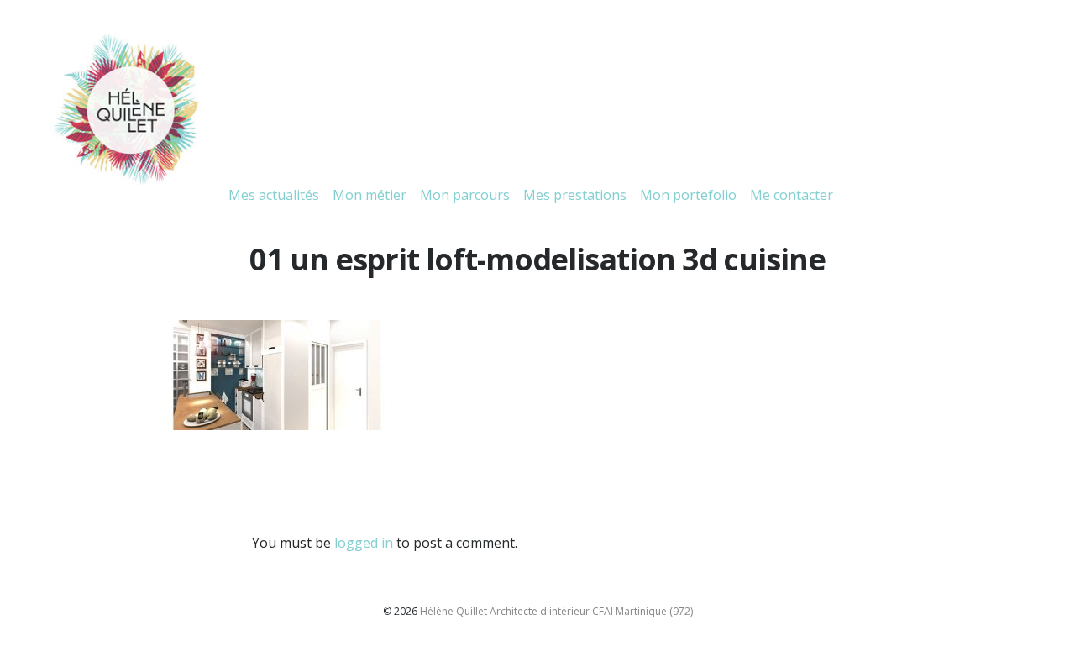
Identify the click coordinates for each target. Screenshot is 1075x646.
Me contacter (791, 195)
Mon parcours (465, 195)
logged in (363, 542)
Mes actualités (273, 195)
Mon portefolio (688, 195)
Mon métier (369, 195)
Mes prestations (575, 195)
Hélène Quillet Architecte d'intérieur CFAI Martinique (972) (556, 611)
